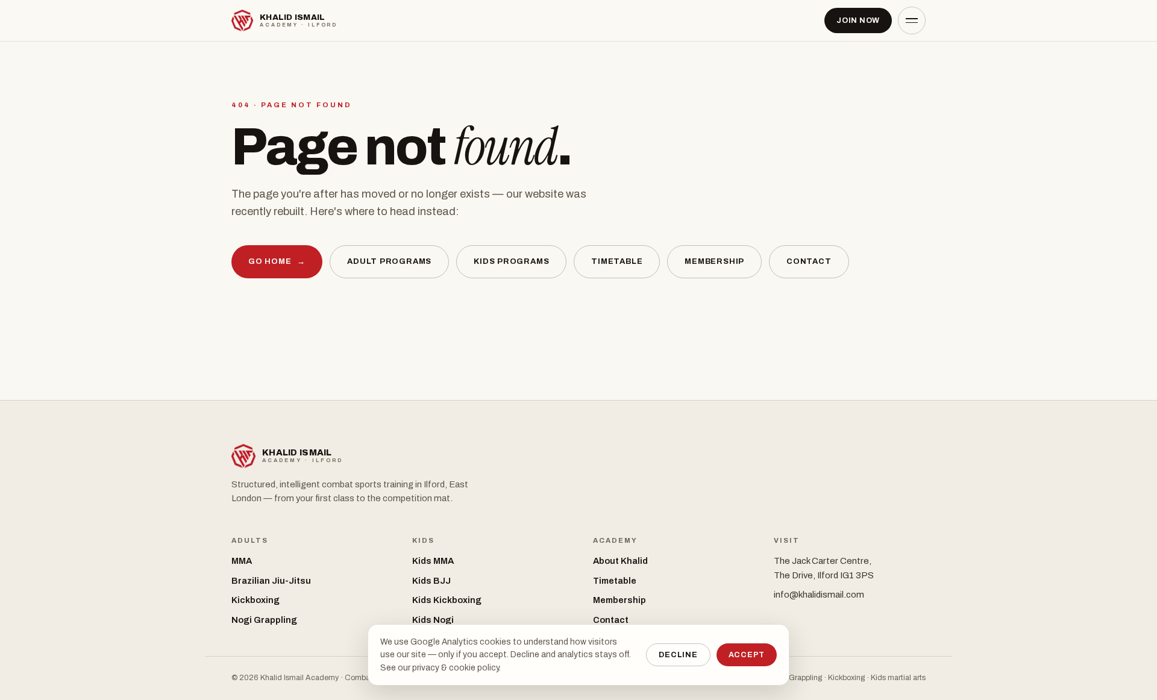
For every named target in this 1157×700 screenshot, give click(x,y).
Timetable (616, 261)
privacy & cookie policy (455, 667)
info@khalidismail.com (819, 594)
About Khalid (620, 561)
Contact (808, 261)
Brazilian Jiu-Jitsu (271, 581)
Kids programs (511, 261)
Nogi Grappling (264, 620)
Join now (858, 20)
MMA (241, 561)
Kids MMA (433, 561)
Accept (747, 655)
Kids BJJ (431, 581)
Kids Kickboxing (446, 600)
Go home (277, 261)
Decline (678, 655)
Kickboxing (255, 600)
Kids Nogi (433, 620)
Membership (714, 261)
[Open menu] (912, 20)
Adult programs (389, 261)
